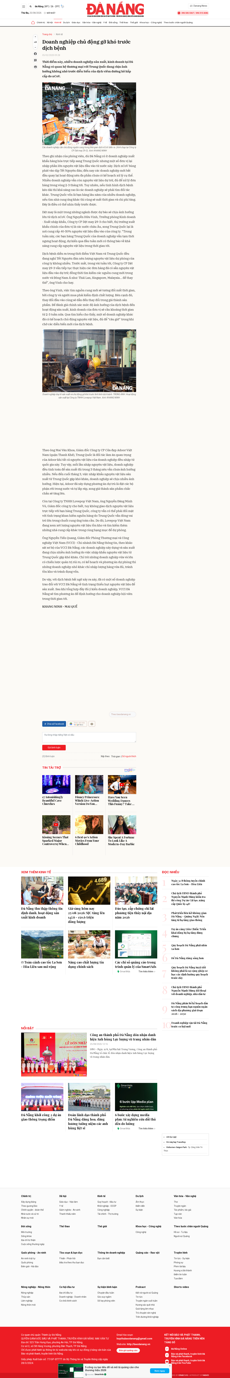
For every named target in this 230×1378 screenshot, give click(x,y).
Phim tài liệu (180, 1266)
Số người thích (129, 756)
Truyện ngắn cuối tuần (146, 1300)
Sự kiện (139, 1210)
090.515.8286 (202, 13)
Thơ (176, 1202)
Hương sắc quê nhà (145, 1305)
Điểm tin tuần (180, 1274)
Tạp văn (178, 1214)
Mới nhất (51, 13)
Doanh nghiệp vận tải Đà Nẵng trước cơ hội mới (189, 1024)
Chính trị (41, 22)
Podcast (141, 1287)
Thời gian (115, 756)
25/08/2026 (31, 13)
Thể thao (123, 22)
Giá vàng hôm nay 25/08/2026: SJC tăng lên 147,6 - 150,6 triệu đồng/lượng (86, 915)
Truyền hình (180, 1252)
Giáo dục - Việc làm (68, 1202)
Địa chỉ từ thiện (28, 1240)
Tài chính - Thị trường (107, 1214)
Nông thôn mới (28, 1305)
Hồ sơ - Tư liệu (181, 1232)
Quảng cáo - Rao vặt (147, 1252)
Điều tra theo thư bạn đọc (71, 1262)
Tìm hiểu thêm (145, 971)
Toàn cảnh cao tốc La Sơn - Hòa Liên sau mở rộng (41, 964)
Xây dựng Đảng (28, 1202)
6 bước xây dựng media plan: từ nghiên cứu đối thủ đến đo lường (135, 1119)
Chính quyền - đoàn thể (32, 1210)
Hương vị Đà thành (183, 1270)
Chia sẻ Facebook (55, 724)
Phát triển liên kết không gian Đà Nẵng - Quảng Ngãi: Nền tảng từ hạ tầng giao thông (189, 916)
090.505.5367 (187, 13)
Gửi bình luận (54, 747)
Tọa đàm (178, 1278)
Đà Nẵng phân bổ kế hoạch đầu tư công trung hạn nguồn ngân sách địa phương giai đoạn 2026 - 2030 (189, 1008)
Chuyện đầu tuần (105, 1292)
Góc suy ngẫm (104, 1297)
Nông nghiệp (27, 1292)
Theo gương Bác (29, 1206)
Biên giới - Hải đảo (29, 1266)
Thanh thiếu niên (67, 1214)
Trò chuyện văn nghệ (146, 1313)
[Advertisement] (89, 424)
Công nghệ (141, 1232)
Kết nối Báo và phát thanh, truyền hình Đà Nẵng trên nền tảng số (184, 1338)
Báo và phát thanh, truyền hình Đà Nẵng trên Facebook (188, 1355)
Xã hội (50, 22)
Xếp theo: (105, 756)
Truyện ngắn (180, 1206)
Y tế (105, 22)
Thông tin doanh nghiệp (111, 1252)
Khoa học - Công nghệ (151, 22)
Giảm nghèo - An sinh (69, 1210)
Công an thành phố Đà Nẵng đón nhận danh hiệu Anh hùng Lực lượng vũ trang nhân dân (123, 1037)
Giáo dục (76, 22)
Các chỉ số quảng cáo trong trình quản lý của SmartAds (135, 964)
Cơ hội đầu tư (67, 1287)
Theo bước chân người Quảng (178, 22)
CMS (183, 1375)
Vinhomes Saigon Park (176, 1147)
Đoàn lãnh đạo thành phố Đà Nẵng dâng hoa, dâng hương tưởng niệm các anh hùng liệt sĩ (88, 1121)
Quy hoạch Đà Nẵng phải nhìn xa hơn (189, 947)
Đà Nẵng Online (179, 1349)
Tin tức (139, 1297)
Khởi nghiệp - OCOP (106, 1206)
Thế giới (134, 22)
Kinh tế (58, 22)
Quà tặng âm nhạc (145, 1308)
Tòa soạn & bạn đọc (70, 1252)
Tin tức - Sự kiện (182, 1258)
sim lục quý (171, 1137)
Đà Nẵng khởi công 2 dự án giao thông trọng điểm (41, 1117)
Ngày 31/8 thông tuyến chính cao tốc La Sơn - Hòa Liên (188, 882)
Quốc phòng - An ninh (33, 1252)
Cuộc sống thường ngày (32, 1244)
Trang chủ (47, 34)
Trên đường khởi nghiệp (147, 1317)
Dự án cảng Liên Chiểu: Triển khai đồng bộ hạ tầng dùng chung (188, 932)
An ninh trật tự (28, 1258)
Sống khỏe (26, 1236)
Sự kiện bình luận (107, 1287)
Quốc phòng (27, 1262)
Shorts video (181, 1287)
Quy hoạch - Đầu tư (106, 1202)
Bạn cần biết (103, 1258)
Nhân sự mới (27, 1218)
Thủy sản (25, 1297)
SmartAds (99, 1374)
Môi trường (26, 1232)
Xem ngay (159, 1371)
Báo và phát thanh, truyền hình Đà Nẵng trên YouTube (188, 1361)
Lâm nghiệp (27, 1300)
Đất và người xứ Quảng (147, 1292)
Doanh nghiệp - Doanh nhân (72, 1297)
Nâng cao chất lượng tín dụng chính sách (86, 964)
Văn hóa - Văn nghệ (91, 22)
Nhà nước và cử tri (30, 1214)
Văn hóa (178, 1218)
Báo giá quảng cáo (128, 1350)
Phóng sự (178, 1262)
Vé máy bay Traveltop (176, 1142)
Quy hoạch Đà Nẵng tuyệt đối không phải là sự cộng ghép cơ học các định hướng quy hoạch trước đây (189, 972)
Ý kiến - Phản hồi (67, 1258)
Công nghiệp (103, 1210)
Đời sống (113, 22)
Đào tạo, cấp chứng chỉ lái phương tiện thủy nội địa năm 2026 (134, 912)
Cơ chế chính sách (68, 1300)
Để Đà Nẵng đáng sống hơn (187, 958)
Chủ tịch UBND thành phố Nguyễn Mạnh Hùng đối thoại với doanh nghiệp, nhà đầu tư (188, 990)
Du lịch (66, 22)
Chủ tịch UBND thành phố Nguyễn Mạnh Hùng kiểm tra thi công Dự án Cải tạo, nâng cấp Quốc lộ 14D (188, 898)
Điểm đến (140, 1206)
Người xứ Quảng (182, 1236)
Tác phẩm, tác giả (182, 1210)
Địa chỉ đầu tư (66, 1292)
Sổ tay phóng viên (106, 1300)
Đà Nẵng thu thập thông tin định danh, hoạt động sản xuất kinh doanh (42, 912)
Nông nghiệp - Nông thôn (35, 1287)
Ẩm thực (140, 1202)
